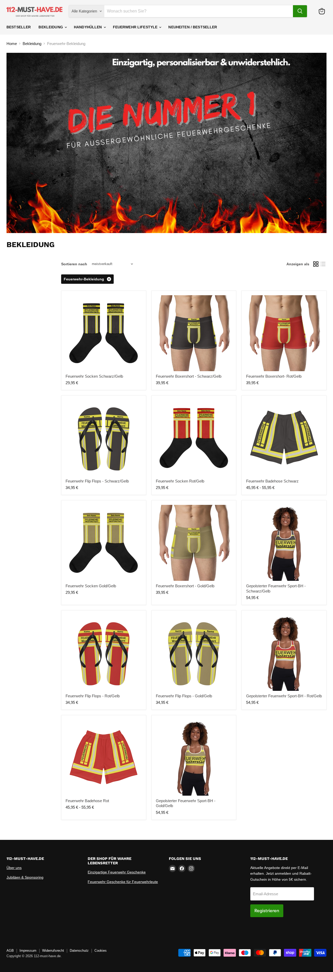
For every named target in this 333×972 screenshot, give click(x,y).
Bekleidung (51, 27)
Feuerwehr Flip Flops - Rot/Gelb (93, 696)
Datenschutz (79, 950)
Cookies (100, 950)
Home (12, 43)
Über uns (14, 868)
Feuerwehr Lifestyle (136, 27)
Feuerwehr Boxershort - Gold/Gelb (185, 586)
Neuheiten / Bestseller (192, 27)
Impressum (28, 950)
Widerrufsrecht (53, 950)
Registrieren (266, 910)
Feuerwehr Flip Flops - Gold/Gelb (184, 696)
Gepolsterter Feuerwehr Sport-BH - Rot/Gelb (284, 696)
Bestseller (19, 27)
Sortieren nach (74, 264)
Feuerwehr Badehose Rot (87, 801)
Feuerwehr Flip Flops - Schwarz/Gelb (97, 481)
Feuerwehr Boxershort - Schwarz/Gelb (188, 376)
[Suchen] (300, 11)
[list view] (323, 264)
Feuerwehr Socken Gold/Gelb (91, 586)
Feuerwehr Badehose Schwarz (272, 481)
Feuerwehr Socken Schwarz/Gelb (94, 376)
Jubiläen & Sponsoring (25, 877)
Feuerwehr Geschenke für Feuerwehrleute (123, 882)
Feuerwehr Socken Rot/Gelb (180, 481)
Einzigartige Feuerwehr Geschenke (117, 872)
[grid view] (315, 264)
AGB (10, 950)
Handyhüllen (88, 27)
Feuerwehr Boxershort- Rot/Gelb (274, 376)
